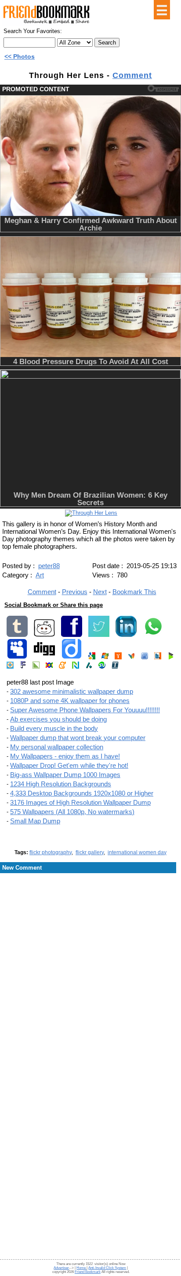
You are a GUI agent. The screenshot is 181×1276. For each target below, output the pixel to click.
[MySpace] (17, 657)
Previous (74, 591)
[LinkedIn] (126, 635)
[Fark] (23, 666)
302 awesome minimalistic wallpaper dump (71, 691)
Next (100, 591)
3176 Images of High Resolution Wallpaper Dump (80, 802)
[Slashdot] (88, 666)
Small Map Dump (35, 821)
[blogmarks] (171, 657)
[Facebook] (71, 635)
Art (40, 575)
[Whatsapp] (153, 635)
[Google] (92, 657)
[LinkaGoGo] (49, 666)
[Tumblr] (17, 635)
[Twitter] (99, 635)
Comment (132, 75)
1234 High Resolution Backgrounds (60, 784)
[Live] (105, 657)
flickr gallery (90, 852)
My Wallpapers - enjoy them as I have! (65, 756)
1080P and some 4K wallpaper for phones (70, 700)
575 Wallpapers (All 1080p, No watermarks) (72, 811)
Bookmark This (134, 591)
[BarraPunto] (157, 657)
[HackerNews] (118, 657)
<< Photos (19, 56)
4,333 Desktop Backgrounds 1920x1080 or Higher (81, 793)
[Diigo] (71, 657)
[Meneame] (62, 666)
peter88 (49, 565)
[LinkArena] (36, 666)
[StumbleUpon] (102, 666)
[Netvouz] (75, 666)
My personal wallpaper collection (56, 747)
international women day (137, 852)
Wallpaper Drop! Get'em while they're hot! (69, 765)
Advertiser (61, 1268)
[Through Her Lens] (91, 513)
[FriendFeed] (144, 657)
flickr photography (50, 852)
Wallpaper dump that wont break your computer (77, 737)
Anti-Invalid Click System (107, 1268)
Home (81, 1268)
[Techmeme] (115, 666)
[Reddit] (44, 635)
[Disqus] (90, 944)
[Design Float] (10, 666)
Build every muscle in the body (54, 728)
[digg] (44, 657)
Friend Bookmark (88, 1272)
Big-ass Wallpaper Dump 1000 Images (65, 774)
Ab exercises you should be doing (58, 719)
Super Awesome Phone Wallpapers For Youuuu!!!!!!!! (85, 710)
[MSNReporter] (131, 657)
